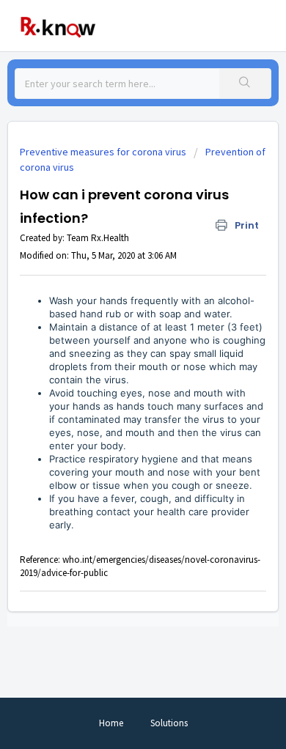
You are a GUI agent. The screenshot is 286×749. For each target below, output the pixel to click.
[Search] (245, 83)
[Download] (116, 363)
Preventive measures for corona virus (103, 151)
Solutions (169, 723)
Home (111, 723)
